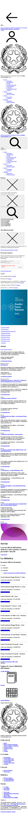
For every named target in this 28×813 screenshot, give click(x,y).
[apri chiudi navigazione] (1, 43)
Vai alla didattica (5, 671)
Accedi (2, 273)
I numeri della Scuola (12, 89)
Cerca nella (5, 224)
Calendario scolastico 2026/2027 (9, 398)
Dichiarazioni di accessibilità (11, 797)
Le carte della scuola (11, 85)
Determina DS (4, 365)
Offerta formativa (11, 102)
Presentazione (10, 82)
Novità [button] (5, 95)
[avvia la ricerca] (12, 213)
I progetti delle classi (9, 780)
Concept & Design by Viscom (8, 811)
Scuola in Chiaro (8, 747)
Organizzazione (10, 86)
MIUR (5, 743)
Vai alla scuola (18, 316)
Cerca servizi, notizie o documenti (9, 192)
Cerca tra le (5, 220)
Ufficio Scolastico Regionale (10, 744)
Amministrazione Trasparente (11, 793)
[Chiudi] (12, 185)
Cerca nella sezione (7, 219)
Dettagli (14, 276)
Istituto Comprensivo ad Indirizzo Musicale (14, 573)
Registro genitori (14, 250)
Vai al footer (24, 27)
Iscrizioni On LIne (8, 748)
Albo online (6, 789)
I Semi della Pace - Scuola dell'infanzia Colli (12, 470)
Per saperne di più (5, 582)
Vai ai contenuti (4, 27)
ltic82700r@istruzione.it (20, 803)
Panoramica (9, 81)
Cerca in (5, 225)
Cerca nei (5, 222)
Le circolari (6, 788)
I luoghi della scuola (9, 758)
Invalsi (5, 750)
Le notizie (9, 98)
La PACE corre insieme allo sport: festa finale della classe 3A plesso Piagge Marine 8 (13, 504)
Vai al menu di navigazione (14, 27)
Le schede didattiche (9, 779)
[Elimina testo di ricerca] (12, 201)
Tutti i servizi (7, 771)
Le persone (9, 87)
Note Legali (6, 792)
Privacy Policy (7, 796)
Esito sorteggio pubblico (6, 349)
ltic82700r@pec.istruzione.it (11, 805)
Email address (4, 261)
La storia (9, 90)
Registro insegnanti (5, 250)
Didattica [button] (6, 99)
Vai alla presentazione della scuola (9, 661)
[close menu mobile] (12, 22)
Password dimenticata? (6, 271)
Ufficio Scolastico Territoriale (11, 746)
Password (3, 262)
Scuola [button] (5, 79)
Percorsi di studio (11, 94)
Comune (6, 751)
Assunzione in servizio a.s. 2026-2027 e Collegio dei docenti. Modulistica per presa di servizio (13, 381)
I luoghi (8, 83)
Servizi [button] (5, 91)
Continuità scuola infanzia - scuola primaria (12, 434)
